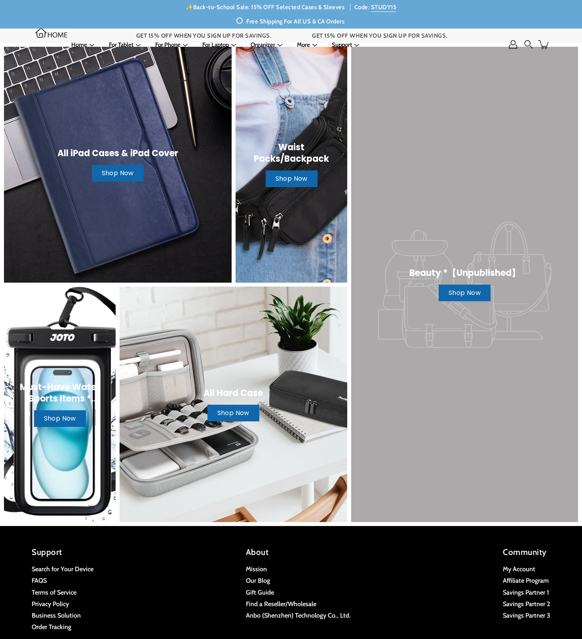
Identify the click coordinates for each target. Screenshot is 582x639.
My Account (519, 569)
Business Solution (56, 615)
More (303, 44)
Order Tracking (51, 627)
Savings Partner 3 (526, 615)
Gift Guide (260, 592)
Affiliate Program (526, 580)
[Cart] (544, 44)
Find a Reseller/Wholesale (281, 604)
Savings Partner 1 (526, 592)
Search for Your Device (62, 569)
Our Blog (258, 580)
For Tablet (121, 44)
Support (342, 44)
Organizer (263, 44)
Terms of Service (54, 592)
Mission (256, 569)
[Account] (513, 44)
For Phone (168, 44)
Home (79, 44)
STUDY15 (384, 7)
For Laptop (215, 44)
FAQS (39, 580)
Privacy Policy (50, 604)
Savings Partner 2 (526, 604)
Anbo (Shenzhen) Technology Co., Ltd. (298, 615)
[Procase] (51, 32)
